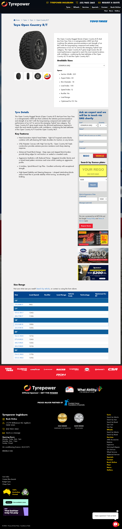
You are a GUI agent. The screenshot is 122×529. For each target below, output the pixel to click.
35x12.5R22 (19, 354)
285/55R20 (19, 343)
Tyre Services (111, 450)
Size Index (5, 477)
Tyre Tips (110, 427)
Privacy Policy (91, 218)
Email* (81, 142)
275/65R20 (19, 339)
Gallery (117, 11)
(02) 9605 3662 (87, 2)
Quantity (101, 123)
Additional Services (113, 455)
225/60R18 (19, 324)
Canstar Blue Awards (9, 479)
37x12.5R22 (19, 358)
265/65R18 (19, 328)
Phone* (90, 135)
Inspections (110, 445)
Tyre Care (110, 425)
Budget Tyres (6, 482)
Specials (95, 7)
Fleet (106, 11)
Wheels (76, 7)
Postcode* (82, 148)
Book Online (116, 7)
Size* (81, 123)
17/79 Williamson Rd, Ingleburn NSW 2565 (18, 424)
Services (85, 7)
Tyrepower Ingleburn (61, 2)
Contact (104, 7)
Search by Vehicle (113, 417)
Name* (81, 129)
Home (17, 20)
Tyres (68, 7)
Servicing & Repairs (113, 447)
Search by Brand (112, 422)
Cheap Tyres (6, 484)
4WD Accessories (112, 440)
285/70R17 (19, 316)
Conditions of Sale (25, 526)
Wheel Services (112, 452)
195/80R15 (19, 305)
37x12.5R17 (19, 313)
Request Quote (86, 226)
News (111, 11)
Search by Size (112, 420)
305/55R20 (19, 346)
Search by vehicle (43, 289)
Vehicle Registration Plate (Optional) (87, 195)
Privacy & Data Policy (13, 526)
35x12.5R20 (19, 336)
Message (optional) (85, 203)
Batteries (109, 442)
